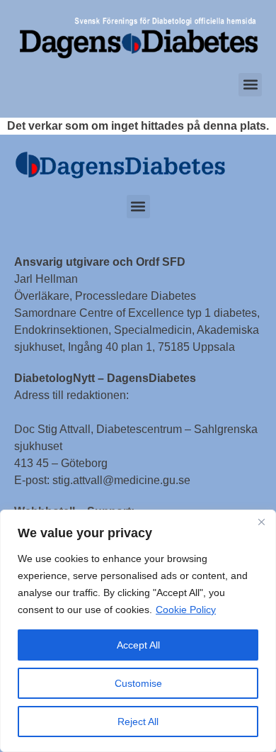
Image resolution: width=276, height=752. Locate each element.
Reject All (138, 721)
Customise (138, 683)
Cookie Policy (186, 609)
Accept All (138, 645)
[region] (138, 631)
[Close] (261, 521)
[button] (250, 84)
